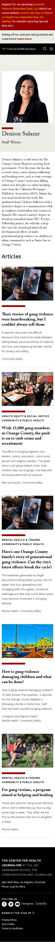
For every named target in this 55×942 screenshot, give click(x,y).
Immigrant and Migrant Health (20, 716)
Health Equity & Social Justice (25, 416)
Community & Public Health (23, 420)
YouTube (17, 904)
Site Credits (8, 924)
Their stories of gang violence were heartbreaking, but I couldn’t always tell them (27, 319)
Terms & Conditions (12, 928)
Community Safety (12, 359)
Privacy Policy (9, 919)
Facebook (4, 904)
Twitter (10, 904)
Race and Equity (11, 482)
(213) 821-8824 (17, 886)
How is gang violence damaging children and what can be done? (27, 677)
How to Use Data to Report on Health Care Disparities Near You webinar (27, 17)
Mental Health (10, 611)
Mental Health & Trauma (21, 540)
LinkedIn (41, 903)
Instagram (28, 903)
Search (45, 49)
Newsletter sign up (16, 913)
